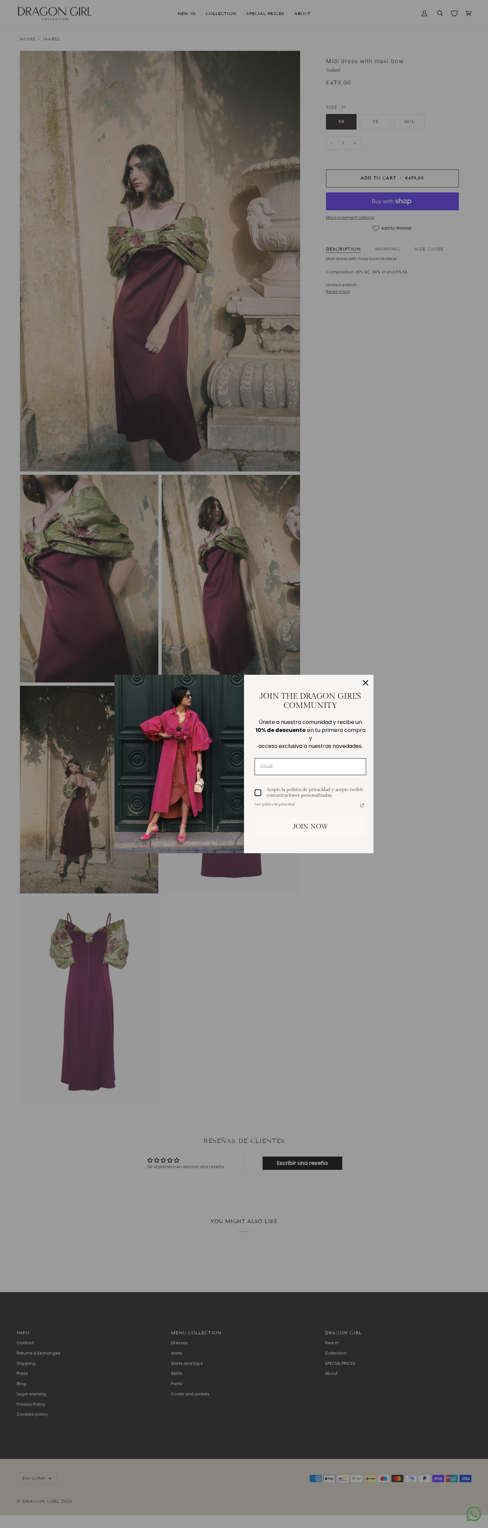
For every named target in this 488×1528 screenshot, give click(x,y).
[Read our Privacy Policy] (362, 805)
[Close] (365, 683)
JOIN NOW (310, 827)
